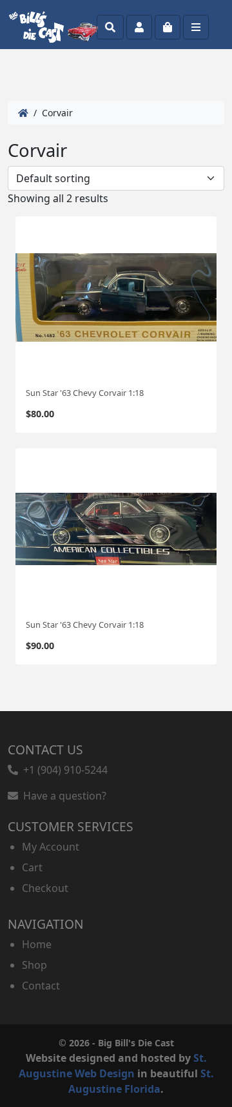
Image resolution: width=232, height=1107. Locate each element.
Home (37, 944)
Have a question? (62, 796)
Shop (34, 965)
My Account (50, 847)
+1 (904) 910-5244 (63, 770)
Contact (41, 985)
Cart (32, 867)
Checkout (45, 888)
